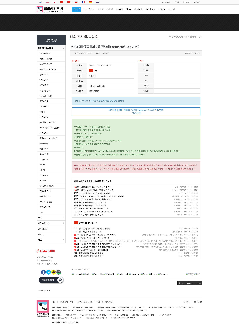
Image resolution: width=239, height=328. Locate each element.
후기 (40, 217)
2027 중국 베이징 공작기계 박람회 (88, 253)
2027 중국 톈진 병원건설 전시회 (87, 232)
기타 (75, 270)
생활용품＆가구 (45, 64)
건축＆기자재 (44, 75)
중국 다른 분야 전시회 (88, 222)
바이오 (42, 164)
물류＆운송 (43, 143)
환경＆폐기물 (44, 191)
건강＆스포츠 (44, 53)
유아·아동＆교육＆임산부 (49, 127)
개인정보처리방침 (66, 302)
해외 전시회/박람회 (45, 48)
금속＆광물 (43, 117)
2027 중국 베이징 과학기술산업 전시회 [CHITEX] (96, 235)
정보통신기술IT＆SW (47, 69)
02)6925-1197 (123, 307)
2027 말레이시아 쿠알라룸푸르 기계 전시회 (92, 199)
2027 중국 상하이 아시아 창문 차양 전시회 (92, 193)
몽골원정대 (165, 2)
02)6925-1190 (126, 311)
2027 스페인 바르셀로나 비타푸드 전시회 (91, 208)
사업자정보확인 (165, 315)
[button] (181, 283)
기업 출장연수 (43, 223)
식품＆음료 (43, 85)
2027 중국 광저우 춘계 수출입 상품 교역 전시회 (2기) (98, 244)
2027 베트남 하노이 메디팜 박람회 (88, 214)
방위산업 (43, 180)
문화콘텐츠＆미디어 (47, 122)
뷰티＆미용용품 (84, 270)
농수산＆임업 (44, 196)
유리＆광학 (43, 106)
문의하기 (186, 302)
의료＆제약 (43, 149)
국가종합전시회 (45, 96)
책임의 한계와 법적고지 (105, 302)
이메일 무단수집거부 (84, 302)
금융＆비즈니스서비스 (48, 138)
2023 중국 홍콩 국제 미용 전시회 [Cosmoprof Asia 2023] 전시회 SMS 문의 (136, 112)
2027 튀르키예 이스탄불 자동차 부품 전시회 (95, 190)
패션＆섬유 (43, 133)
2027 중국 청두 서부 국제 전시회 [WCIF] (92, 241)
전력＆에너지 (44, 207)
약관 (53, 302)
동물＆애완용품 (45, 59)
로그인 (176, 2)
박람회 (40, 234)
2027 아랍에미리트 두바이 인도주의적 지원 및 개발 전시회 (99, 196)
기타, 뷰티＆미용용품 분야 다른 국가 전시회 (92, 181)
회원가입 (186, 2)
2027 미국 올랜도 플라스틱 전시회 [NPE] (93, 187)
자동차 (42, 170)
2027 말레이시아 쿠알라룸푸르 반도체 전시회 (93, 211)
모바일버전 (198, 302)
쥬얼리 (42, 112)
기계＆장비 (43, 159)
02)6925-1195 (172, 307)
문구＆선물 (43, 101)
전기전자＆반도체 (46, 186)
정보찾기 (197, 2)
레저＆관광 (43, 80)
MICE (40, 240)
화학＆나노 (43, 175)
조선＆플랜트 (44, 90)
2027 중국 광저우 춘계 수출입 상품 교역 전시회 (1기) (98, 247)
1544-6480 (74, 307)
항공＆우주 (43, 154)
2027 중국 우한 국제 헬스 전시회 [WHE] (92, 250)
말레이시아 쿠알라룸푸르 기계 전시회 (90, 202)
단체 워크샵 (42, 229)
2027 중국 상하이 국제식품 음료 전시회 (93, 238)
